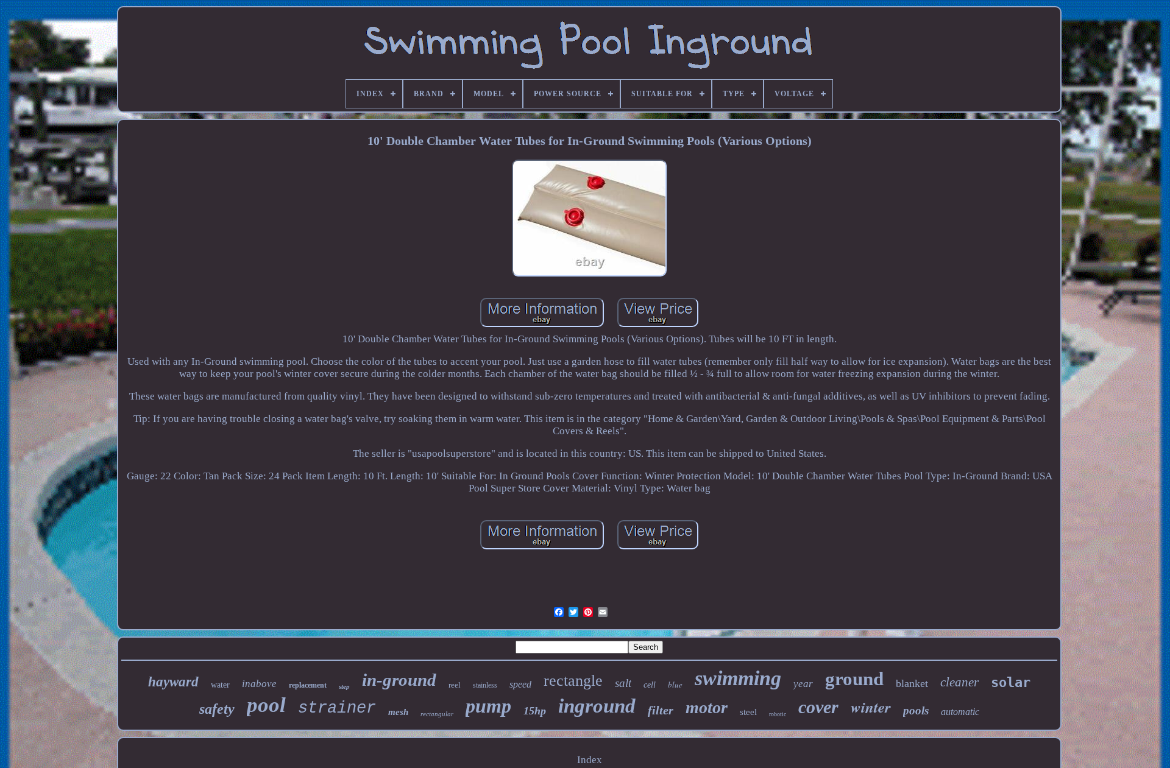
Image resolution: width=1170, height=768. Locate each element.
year (803, 683)
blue (675, 684)
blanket (912, 683)
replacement (308, 685)
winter (871, 706)
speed (520, 684)
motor (707, 707)
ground (854, 678)
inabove (259, 683)
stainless (485, 685)
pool (266, 705)
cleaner (959, 682)
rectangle (573, 680)
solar (1010, 682)
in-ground (399, 679)
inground (597, 706)
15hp (534, 711)
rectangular (436, 713)
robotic (777, 714)
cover (818, 707)
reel (454, 684)
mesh (398, 712)
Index (589, 760)
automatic (960, 711)
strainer (337, 708)
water (220, 684)
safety (217, 709)
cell (650, 684)
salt (623, 683)
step (344, 686)
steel (748, 712)
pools (916, 710)
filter (660, 710)
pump (488, 706)
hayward (173, 681)
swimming (738, 678)
